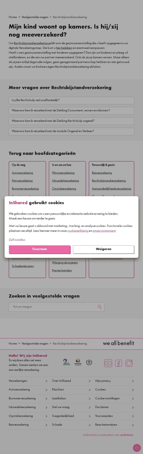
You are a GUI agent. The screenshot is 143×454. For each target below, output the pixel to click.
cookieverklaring (77, 231)
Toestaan (39, 249)
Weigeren (103, 249)
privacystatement (104, 231)
